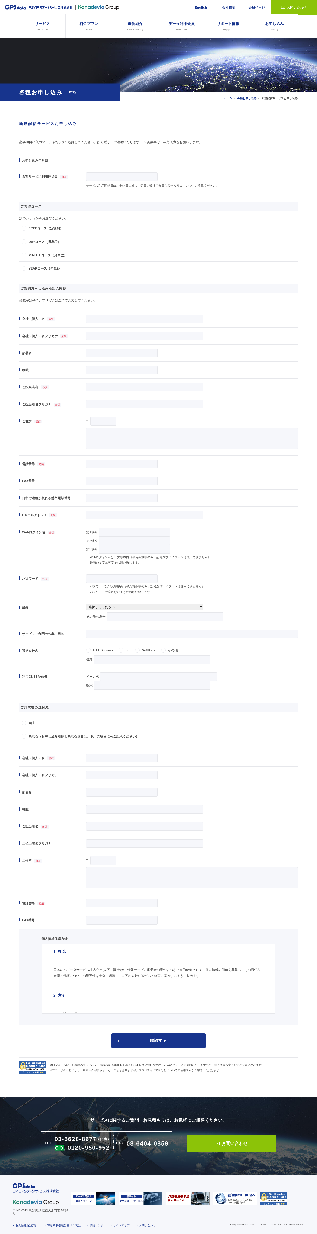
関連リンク (97, 1225)
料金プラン (89, 26)
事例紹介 (135, 26)
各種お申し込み (247, 98)
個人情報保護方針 (27, 1225)
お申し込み (274, 26)
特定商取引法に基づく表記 (64, 1225)
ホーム (228, 98)
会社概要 (228, 7)
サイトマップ (121, 1225)
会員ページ (257, 7)
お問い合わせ (296, 7)
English (201, 7)
